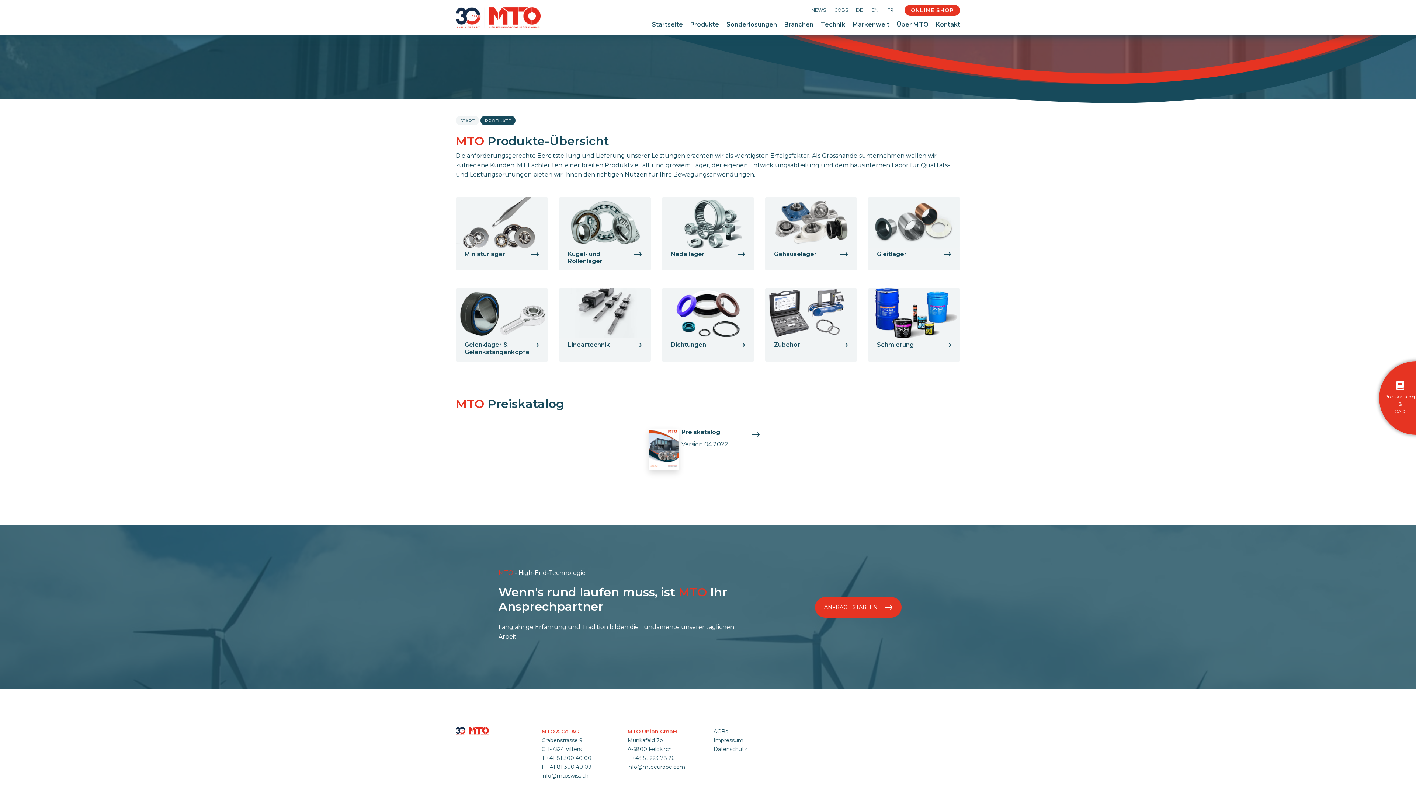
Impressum (728, 740)
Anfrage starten (851, 607)
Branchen (798, 24)
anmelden (723, 757)
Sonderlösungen (751, 24)
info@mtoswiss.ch (565, 775)
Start (467, 120)
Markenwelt (871, 24)
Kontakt (948, 24)
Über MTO (913, 24)
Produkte (704, 24)
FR (890, 10)
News (818, 10)
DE (859, 10)
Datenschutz (730, 749)
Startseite (667, 24)
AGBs (721, 731)
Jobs (841, 10)
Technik (833, 24)
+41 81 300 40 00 (568, 758)
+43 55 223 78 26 (653, 758)
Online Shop (932, 10)
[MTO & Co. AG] (498, 17)
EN (875, 10)
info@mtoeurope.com (656, 767)
